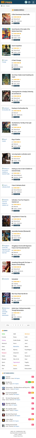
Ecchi (26, 337)
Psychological (28, 349)
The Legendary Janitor (11, 409)
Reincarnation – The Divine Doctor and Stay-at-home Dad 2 (18, 387)
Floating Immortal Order (11, 425)
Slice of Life (16, 359)
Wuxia (3, 365)
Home (3, 6)
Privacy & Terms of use (18, 436)
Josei (26, 343)
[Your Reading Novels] (29, 2)
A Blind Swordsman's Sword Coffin (21, 14)
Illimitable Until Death (11, 403)
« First (7, 325)
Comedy (20, 177)
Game (14, 83)
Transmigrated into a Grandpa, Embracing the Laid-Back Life (22, 92)
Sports (3, 362)
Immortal (8, 377)
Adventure (19, 21)
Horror (14, 343)
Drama (20, 100)
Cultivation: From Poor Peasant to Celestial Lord (20, 201)
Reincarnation (28, 368)
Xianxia (8, 6)
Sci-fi (26, 353)
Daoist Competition (17, 46)
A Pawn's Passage (16, 60)
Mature (26, 346)
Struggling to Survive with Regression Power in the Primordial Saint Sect (21, 247)
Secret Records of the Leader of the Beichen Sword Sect (21, 30)
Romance (4, 353)
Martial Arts (16, 346)
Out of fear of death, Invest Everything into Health (23, 76)
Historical (4, 343)
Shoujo (15, 356)
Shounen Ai (27, 356)
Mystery (19, 237)
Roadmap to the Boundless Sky (20, 108)
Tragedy (27, 362)
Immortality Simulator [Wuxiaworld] (21, 231)
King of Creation (16, 139)
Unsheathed (15, 279)
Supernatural (16, 362)
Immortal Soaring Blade (11, 393)
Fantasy (15, 160)
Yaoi (3, 368)
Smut (26, 359)
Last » (28, 325)
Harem (26, 340)
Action (14, 21)
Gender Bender (17, 340)
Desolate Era (9, 382)
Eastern (15, 37)
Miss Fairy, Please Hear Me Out (20, 294)
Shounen (4, 359)
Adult (14, 334)
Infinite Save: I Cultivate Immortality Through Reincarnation (21, 309)
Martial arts (16, 67)
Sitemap (20, 434)
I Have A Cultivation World (18, 185)
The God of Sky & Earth (11, 414)
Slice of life (15, 100)
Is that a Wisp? (9, 419)
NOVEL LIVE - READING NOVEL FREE (18, 431)
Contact (15, 434)
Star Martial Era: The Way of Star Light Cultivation (21, 124)
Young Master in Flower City (19, 216)
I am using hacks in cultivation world (21, 154)
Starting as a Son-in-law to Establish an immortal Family (22, 170)
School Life (16, 353)
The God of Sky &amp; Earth (12, 398)
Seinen (3, 356)
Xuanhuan (27, 365)
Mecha (3, 349)
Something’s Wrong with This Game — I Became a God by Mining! (22, 263)
